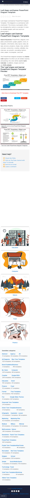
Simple (6, 462)
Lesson (22, 414)
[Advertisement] (15, 182)
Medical (6, 425)
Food (15, 387)
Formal (6, 393)
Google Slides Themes (17, 398)
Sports (22, 462)
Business (17, 366)
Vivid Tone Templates (9, 473)
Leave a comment (10, 166)
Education (6, 382)
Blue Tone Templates (18, 360)
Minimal (23, 425)
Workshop (20, 473)
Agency (14, 355)
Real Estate (21, 446)
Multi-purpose (6, 430)
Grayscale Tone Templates (10, 403)
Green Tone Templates (9, 409)
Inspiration (14, 414)
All (23, 355)
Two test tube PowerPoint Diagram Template (14, 145)
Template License (24, 493)
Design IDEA (16, 376)
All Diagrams (6, 360)
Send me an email (10, 164)
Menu (26, 2)
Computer (16, 371)
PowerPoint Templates (9, 441)
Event (15, 382)
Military (15, 425)
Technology (6, 468)
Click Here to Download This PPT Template (15, 93)
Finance (6, 387)
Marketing (6, 419)
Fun (6, 398)
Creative (6, 376)
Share (4, 98)
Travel (14, 468)
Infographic (6, 414)
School (15, 457)
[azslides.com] (7, 1)
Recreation (6, 452)
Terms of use (6, 493)
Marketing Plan (15, 419)
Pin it (4, 100)
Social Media (14, 462)
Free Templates (16, 393)
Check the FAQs (10, 158)
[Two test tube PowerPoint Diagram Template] (15, 136)
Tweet (18, 98)
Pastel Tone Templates (17, 436)
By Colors (6, 371)
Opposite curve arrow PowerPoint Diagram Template (13, 126)
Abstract (6, 355)
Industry (20, 409)
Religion (6, 457)
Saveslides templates (16, 488)
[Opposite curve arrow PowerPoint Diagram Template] (15, 116)
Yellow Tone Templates (9, 479)
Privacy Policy (14, 493)
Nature (16, 430)
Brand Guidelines (7, 366)
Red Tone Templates (17, 452)
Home (1, 4)
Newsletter (6, 436)
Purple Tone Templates (9, 446)
